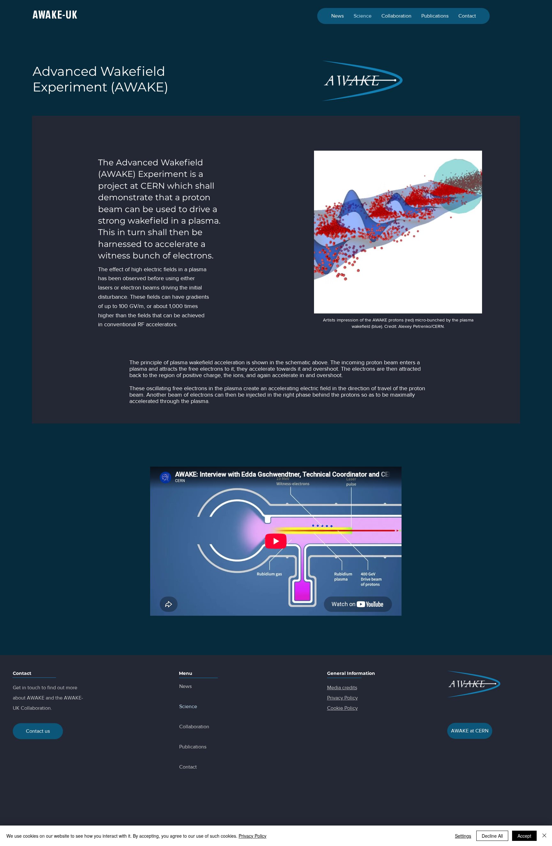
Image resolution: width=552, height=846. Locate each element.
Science (188, 706)
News (185, 686)
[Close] (544, 836)
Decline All (492, 836)
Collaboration (194, 726)
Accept (524, 836)
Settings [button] (463, 836)
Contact (188, 767)
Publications (192, 746)
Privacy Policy (252, 836)
